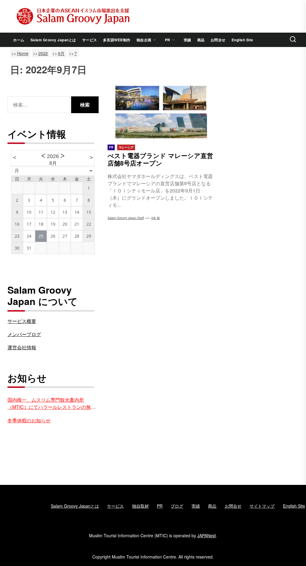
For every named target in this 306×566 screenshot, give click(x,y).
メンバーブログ (24, 334)
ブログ (177, 506)
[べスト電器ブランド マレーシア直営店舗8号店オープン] (161, 112)
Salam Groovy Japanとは (53, 40)
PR (167, 40)
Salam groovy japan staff (126, 218)
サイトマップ (262, 506)
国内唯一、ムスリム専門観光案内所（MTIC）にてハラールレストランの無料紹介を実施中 (51, 403)
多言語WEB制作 (117, 40)
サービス (89, 40)
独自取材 (140, 506)
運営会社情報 (21, 347)
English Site (242, 40)
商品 (201, 40)
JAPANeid (206, 535)
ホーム (19, 40)
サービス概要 (21, 321)
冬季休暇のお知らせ (29, 420)
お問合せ (218, 40)
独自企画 (144, 40)
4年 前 (155, 218)
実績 (187, 40)
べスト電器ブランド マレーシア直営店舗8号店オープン (160, 159)
